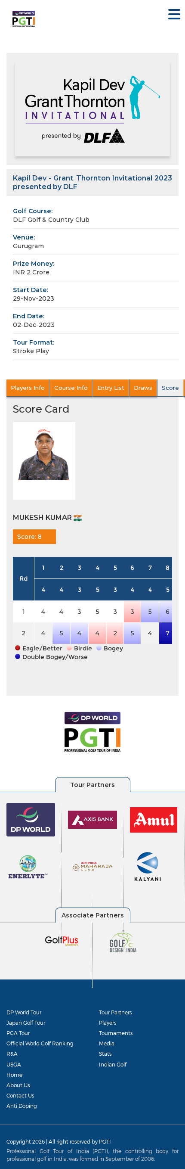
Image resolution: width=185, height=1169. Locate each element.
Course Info (71, 387)
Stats (105, 1054)
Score (170, 387)
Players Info (28, 387)
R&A (12, 1054)
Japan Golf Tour (25, 1023)
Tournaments (116, 1033)
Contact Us (20, 1095)
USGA (13, 1064)
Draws (143, 387)
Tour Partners (115, 1012)
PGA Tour (18, 1033)
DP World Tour (23, 1012)
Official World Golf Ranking (40, 1043)
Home (14, 1075)
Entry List (110, 387)
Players (107, 1023)
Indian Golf (112, 1064)
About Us (18, 1085)
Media (106, 1043)
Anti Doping (21, 1106)
